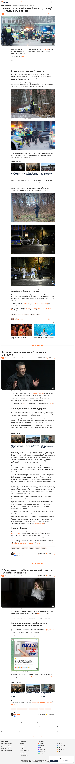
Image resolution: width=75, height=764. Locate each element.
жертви (32, 314)
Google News (62, 745)
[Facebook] (15, 555)
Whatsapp (42, 753)
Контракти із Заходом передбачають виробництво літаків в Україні (47, 445)
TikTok (60, 743)
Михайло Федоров (38, 393)
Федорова (20, 466)
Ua (69, 2)
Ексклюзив (4, 727)
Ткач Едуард (17, 553)
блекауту (39, 613)
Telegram (42, 745)
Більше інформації (64, 760)
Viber (41, 747)
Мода (2, 731)
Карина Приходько (18, 319)
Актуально (22, 722)
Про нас (22, 743)
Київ (20, 727)
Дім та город (41, 722)
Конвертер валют (24, 755)
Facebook (42, 751)
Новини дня (8, 5)
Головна (2, 5)
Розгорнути (37, 736)
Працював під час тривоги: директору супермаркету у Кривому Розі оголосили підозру (33, 173)
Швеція (26, 314)
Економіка (39, 2)
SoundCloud (61, 749)
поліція (20, 314)
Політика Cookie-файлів (6, 750)
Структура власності (24, 750)
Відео (55, 2)
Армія (34, 2)
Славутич (48, 708)
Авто (2, 722)
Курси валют (23, 753)
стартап (37, 548)
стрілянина (45, 49)
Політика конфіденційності (7, 745)
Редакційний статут (6, 746)
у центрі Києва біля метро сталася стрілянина (35, 303)
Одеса (39, 731)
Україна (24, 2)
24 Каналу (50, 403)
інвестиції (44, 548)
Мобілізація (58, 727)
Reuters (24, 56)
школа (38, 314)
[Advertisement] (32, 64)
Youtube (42, 743)
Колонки (49, 2)
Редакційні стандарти (6, 748)
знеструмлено (50, 629)
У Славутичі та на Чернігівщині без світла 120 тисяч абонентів (18, 173)
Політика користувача (6, 743)
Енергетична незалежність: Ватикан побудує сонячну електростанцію (48, 173)
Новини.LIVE (25, 403)
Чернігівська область (22, 708)
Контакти (22, 746)
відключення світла (33, 708)
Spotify (60, 747)
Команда (22, 752)
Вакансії (22, 745)
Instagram (42, 749)
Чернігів (46, 631)
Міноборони (24, 548)
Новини (30, 2)
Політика (58, 731)
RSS (59, 751)
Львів (39, 727)
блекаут (41, 708)
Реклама (22, 748)
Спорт (44, 2)
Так (54, 760)
